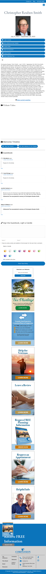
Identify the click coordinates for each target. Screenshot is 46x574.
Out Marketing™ (21, 572)
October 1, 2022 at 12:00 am (8, 159)
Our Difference (4, 557)
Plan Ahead (5, 561)
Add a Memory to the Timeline (11, 43)
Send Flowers (7, 53)
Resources (4, 566)
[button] (44, 5)
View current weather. (24, 100)
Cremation (14, 556)
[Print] (2, 60)
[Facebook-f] (38, 557)
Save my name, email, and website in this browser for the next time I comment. (22, 243)
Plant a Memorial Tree (9, 56)
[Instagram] (38, 560)
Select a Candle (7, 246)
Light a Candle (7, 40)
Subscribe (23, 275)
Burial (3, 564)
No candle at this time (9, 259)
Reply (2, 168)
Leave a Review (13, 563)
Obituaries (14, 559)
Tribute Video (7, 46)
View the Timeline (9, 146)
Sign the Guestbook (8, 49)
